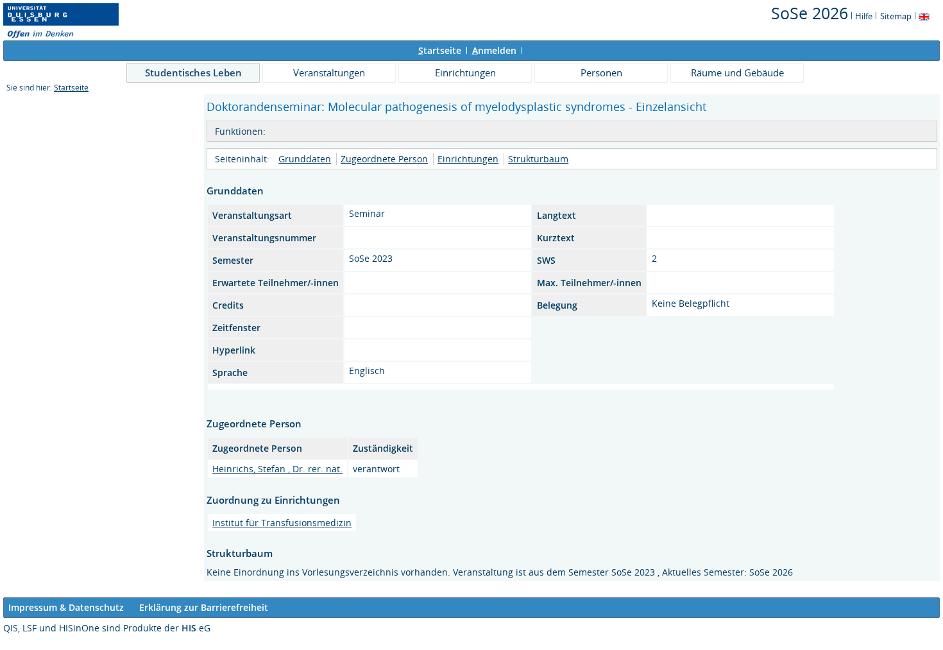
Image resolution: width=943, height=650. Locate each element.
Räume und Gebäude (737, 72)
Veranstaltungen (329, 72)
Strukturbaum (538, 159)
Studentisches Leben (193, 72)
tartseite (439, 50)
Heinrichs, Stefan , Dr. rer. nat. (277, 469)
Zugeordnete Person (384, 159)
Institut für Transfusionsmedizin (282, 523)
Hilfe (863, 16)
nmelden (494, 50)
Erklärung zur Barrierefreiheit (203, 607)
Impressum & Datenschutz (66, 607)
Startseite (71, 87)
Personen (601, 72)
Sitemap (896, 16)
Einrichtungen (465, 72)
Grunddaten (304, 159)
